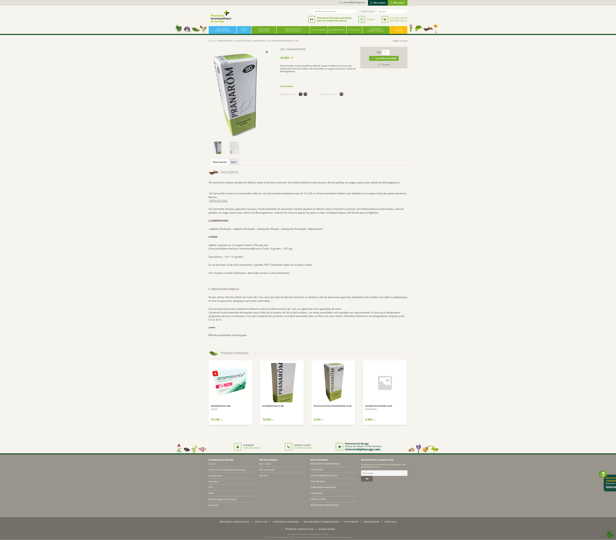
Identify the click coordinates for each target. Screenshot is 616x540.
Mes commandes (267, 469)
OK (366, 478)
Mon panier (399, 2)
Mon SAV (263, 475)
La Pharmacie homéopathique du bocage (227, 469)
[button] (267, 52)
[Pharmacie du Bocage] (221, 16)
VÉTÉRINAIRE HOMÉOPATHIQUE (376, 30)
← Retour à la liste (399, 40)
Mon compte (379, 2)
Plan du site (214, 505)
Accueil (212, 40)
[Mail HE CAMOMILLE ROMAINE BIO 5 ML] (305, 94)
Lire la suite (286, 86)
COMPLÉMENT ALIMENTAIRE (264, 30)
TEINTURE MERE (317, 481)
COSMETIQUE (354, 30)
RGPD (211, 493)
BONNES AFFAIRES (399, 30)
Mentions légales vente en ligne (223, 499)
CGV (210, 487)
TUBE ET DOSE (244, 30)
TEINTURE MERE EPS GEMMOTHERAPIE (293, 30)
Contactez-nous (215, 475)
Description (220, 162)
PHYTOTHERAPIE (319, 30)
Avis (233, 162)
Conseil (371, 19)
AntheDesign (345, 537)
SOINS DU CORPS (318, 499)
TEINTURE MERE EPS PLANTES (323, 475)
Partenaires (214, 481)
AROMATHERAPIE (337, 30)
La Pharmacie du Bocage (278, 537)
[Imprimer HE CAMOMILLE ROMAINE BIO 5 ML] (341, 94)
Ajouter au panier (386, 58)
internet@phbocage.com (354, 2)
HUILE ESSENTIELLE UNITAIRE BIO (250, 40)
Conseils (212, 463)
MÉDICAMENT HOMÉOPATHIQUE (223, 30)
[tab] (219, 162)
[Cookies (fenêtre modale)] (610, 534)
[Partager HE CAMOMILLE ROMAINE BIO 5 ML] (300, 94)
